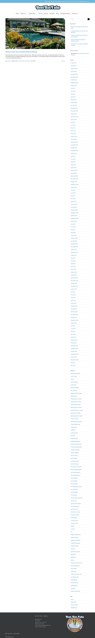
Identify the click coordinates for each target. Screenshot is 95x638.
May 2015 (73, 331)
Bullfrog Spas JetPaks (75, 413)
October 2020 (74, 147)
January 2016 (74, 308)
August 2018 (74, 221)
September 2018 (74, 218)
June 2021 (73, 125)
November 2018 (74, 212)
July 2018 (73, 224)
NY (71, 531)
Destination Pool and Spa (76, 421)
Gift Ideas (73, 435)
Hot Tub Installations (75, 472)
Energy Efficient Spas (75, 424)
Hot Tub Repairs (74, 492)
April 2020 (73, 164)
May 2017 (73, 263)
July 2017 (73, 258)
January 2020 (74, 173)
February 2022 (74, 102)
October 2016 (74, 283)
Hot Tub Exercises (75, 464)
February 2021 (74, 136)
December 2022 (74, 74)
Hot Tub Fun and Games (76, 466)
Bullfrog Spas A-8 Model (76, 407)
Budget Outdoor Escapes (76, 393)
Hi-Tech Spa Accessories (76, 444)
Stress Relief (73, 568)
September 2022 (74, 82)
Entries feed (73, 602)
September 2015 (74, 320)
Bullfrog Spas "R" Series (76, 399)
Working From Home (75, 591)
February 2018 (74, 238)
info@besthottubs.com (84, 1)
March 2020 (73, 167)
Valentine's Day (74, 585)
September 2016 (74, 286)
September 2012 (74, 359)
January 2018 (74, 241)
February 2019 (74, 204)
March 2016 (73, 303)
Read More (63, 60)
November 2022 (74, 77)
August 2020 (74, 153)
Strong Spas (73, 571)
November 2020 (74, 145)
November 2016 (74, 280)
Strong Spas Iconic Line (76, 574)
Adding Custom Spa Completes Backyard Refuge (21, 52)
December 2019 (74, 176)
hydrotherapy (74, 517)
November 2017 (74, 246)
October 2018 (74, 215)
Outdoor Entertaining (75, 534)
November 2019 (74, 178)
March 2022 (73, 99)
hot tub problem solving (76, 486)
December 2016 (74, 277)
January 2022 (74, 105)
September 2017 (74, 252)
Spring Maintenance (75, 565)
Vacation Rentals (74, 582)
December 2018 (74, 210)
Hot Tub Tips (74, 500)
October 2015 (74, 317)
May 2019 (73, 195)
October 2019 (74, 181)
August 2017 (74, 255)
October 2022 (74, 79)
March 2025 (73, 63)
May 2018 (73, 229)
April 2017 (73, 266)
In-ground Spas (27, 60)
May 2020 (73, 162)
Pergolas (73, 548)
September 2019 (74, 184)
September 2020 (74, 150)
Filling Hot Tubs (74, 432)
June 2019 (73, 193)
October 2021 (74, 113)
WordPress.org (74, 607)
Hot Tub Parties (74, 478)
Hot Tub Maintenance (75, 475)
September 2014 (74, 354)
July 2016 (73, 292)
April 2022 (73, 96)
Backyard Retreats (75, 387)
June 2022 (73, 91)
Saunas (72, 560)
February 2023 (74, 68)
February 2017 (74, 272)
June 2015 (73, 328)
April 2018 (73, 232)
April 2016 (73, 300)
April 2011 (73, 365)
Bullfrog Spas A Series (76, 404)
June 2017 (73, 260)
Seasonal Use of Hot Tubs (76, 563)
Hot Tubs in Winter (75, 514)
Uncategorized (74, 579)
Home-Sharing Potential (76, 447)
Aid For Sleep (74, 376)
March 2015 (73, 337)
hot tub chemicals (75, 452)
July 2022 (73, 88)
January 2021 (74, 139)
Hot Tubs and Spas (21, 60)
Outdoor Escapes (74, 537)
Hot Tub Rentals (74, 489)
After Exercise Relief (75, 373)
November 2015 (74, 314)
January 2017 (74, 275)
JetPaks (72, 526)
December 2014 (74, 345)
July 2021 (73, 122)
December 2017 (74, 243)
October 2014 (74, 351)
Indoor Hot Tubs (74, 523)
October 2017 (74, 249)
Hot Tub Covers (74, 455)
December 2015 (74, 311)
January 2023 (74, 71)
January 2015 (74, 342)
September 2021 (74, 116)
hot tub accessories (75, 449)
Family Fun (73, 430)
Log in (72, 599)
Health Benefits (74, 438)
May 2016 (73, 297)
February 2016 (74, 306)
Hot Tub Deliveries (75, 461)
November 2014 (74, 348)
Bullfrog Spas (74, 396)
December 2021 (74, 108)
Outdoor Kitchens (75, 546)
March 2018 (73, 235)
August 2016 (74, 289)
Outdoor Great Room (75, 543)
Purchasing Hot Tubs (75, 551)
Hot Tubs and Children (76, 503)
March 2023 (73, 65)
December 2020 (74, 142)
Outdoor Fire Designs (75, 540)
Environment (74, 427)
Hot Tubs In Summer (75, 512)
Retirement (73, 557)
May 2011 (73, 362)
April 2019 (73, 198)
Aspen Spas (73, 384)
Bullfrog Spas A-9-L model (77, 410)
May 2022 (73, 94)
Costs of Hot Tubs (75, 418)
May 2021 (73, 128)
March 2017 (73, 269)
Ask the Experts (74, 382)
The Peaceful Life (75, 577)
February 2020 (74, 170)
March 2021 (73, 133)
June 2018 (73, 227)
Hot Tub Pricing (74, 483)
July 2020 (73, 156)
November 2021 (74, 111)
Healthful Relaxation (75, 441)
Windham (73, 588)
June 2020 (73, 159)
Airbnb (72, 379)
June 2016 (73, 294)
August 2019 (74, 187)
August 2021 (74, 119)
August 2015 (74, 323)
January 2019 (74, 207)
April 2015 (73, 334)
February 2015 (74, 340)
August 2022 (74, 85)
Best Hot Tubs (74, 390)
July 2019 (73, 190)
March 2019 (73, 201)
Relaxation (73, 554)
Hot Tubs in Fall (74, 509)
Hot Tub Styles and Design (77, 497)
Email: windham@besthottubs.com (43, 625)
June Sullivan (9, 60)
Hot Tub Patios (74, 481)
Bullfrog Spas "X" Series (76, 401)
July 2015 (73, 326)
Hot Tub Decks (74, 458)
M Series (73, 529)
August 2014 (74, 357)
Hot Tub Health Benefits (76, 469)
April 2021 (73, 130)
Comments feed (74, 604)
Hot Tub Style (74, 495)
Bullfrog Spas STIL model (76, 416)
